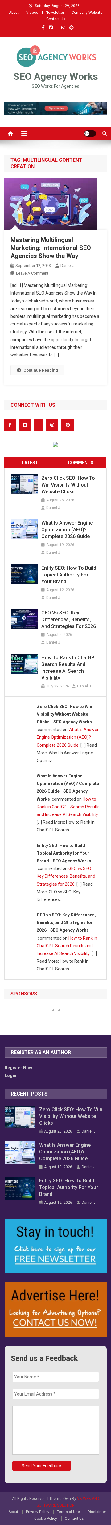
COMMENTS (80, 462)
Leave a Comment (32, 273)
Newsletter (55, 12)
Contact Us (55, 19)
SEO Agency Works (55, 76)
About (14, 12)
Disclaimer (97, 1512)
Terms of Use (68, 1512)
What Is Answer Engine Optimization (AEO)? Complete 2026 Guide (67, 529)
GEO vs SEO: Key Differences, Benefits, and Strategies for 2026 (68, 619)
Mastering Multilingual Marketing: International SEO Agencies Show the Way (50, 248)
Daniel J (67, 265)
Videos (32, 12)
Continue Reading (40, 370)
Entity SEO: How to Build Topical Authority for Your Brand (68, 574)
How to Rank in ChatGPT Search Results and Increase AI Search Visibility (69, 668)
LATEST (30, 462)
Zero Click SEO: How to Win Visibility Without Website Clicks (68, 485)
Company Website (87, 12)
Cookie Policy (45, 1518)
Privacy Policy (37, 1512)
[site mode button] (90, 133)
